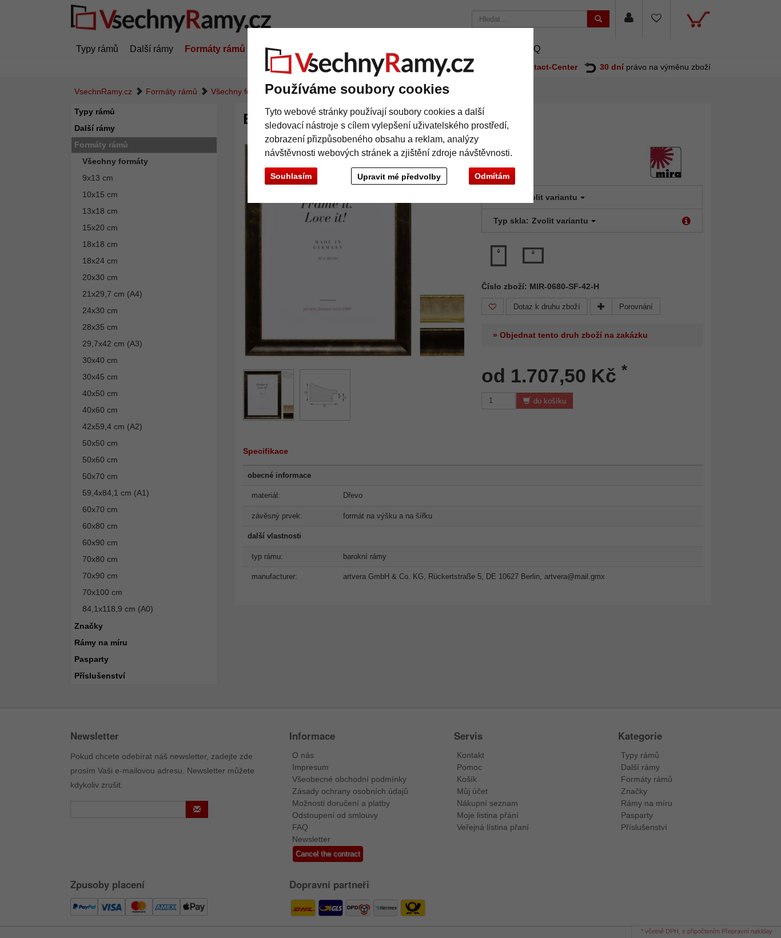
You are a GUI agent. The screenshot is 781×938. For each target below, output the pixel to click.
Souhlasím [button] (291, 176)
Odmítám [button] (492, 176)
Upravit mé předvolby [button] (399, 176)
